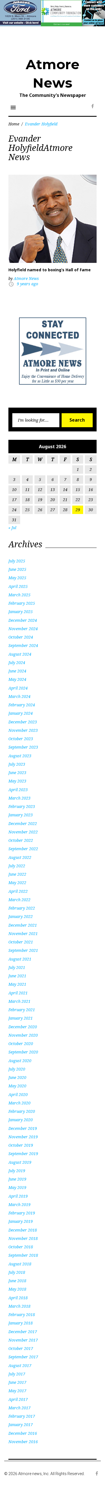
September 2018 (23, 1255)
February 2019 (21, 1213)
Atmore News (26, 278)
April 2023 (18, 789)
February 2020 (21, 1111)
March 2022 (19, 899)
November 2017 (23, 1340)
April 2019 (18, 1196)
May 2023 (17, 781)
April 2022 (18, 891)
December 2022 (22, 823)
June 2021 (17, 975)
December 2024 (22, 620)
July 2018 (16, 1272)
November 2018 (23, 1238)
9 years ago (27, 283)
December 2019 (22, 1128)
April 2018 (18, 1297)
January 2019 (20, 1221)
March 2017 (19, 1407)
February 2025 (21, 603)
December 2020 (22, 1026)
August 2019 (19, 1162)
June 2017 (17, 1382)
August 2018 (19, 1264)
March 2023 (19, 798)
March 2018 (19, 1306)
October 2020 (20, 1043)
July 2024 (16, 662)
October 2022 (20, 840)
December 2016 (22, 1433)
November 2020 (23, 1035)
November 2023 (23, 730)
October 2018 (20, 1246)
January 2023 (20, 814)
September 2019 (23, 1153)
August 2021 (19, 959)
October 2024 (20, 637)
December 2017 (22, 1331)
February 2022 (21, 908)
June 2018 (17, 1280)
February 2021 (21, 1009)
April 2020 (18, 1094)
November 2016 (23, 1441)
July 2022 (16, 865)
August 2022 (19, 857)
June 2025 (17, 569)
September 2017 (23, 1356)
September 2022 (23, 848)
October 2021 (20, 942)
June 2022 (17, 874)
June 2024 (17, 671)
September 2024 (23, 645)
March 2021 (19, 1001)
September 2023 (23, 747)
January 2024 (20, 713)
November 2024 (23, 628)
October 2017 (20, 1348)
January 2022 (20, 916)
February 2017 (21, 1416)
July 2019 (16, 1170)
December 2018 (22, 1230)
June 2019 (17, 1179)
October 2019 (20, 1145)
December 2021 (22, 925)
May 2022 (17, 882)
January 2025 (20, 611)
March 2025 (19, 594)
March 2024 (19, 696)
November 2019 (23, 1136)
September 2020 (23, 1052)
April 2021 (18, 993)
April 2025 (18, 586)
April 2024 (18, 688)
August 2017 (19, 1365)
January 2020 (20, 1119)
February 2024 (21, 704)
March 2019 (19, 1204)
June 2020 (17, 1077)
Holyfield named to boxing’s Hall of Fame (49, 269)
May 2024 (17, 679)
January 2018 (20, 1323)
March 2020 (19, 1103)
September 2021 (23, 950)
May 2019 (17, 1187)
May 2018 (17, 1289)
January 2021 (20, 1018)
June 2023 (17, 772)
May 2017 (17, 1390)
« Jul (12, 527)
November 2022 (23, 832)
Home (13, 124)
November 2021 (23, 933)
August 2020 (19, 1060)
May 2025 (17, 577)
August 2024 (19, 654)
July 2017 (16, 1374)
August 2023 (19, 755)
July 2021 (16, 967)
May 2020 (17, 1085)
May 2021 (17, 984)
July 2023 (16, 764)
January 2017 (20, 1424)
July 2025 (16, 561)
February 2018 (21, 1314)
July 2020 (16, 1069)
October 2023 (20, 738)
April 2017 (18, 1399)
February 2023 (21, 806)
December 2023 (22, 722)
